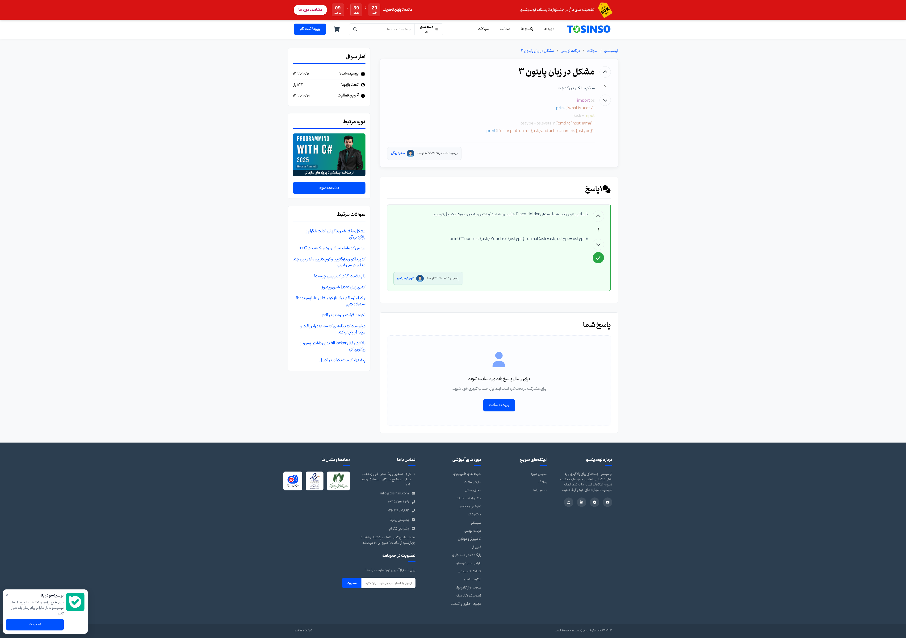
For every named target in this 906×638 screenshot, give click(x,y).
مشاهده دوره (329, 188)
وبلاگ (542, 482)
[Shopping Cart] (337, 29)
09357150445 (398, 502)
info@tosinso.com (394, 493)
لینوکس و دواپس (470, 506)
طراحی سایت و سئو (468, 563)
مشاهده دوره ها (310, 9)
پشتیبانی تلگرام (399, 528)
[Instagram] (568, 502)
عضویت (352, 583)
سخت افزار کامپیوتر (468, 587)
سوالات (483, 29)
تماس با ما (540, 490)
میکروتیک (474, 514)
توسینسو (611, 51)
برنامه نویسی (570, 51)
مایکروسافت (472, 482)
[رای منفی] (605, 100)
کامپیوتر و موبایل (469, 538)
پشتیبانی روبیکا (399, 520)
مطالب (505, 29)
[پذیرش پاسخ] (598, 257)
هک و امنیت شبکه (469, 498)
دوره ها (549, 29)
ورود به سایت (499, 405)
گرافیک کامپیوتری (469, 571)
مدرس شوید (538, 474)
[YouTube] (607, 502)
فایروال (476, 547)
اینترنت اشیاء (472, 579)
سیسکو (476, 522)
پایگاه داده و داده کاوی (466, 555)
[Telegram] (594, 502)
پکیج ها (527, 29)
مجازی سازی (473, 490)
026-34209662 (398, 511)
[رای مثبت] (605, 72)
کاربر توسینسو (405, 278)
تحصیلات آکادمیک (468, 595)
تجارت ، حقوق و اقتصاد (466, 603)
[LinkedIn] (581, 502)
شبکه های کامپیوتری (467, 474)
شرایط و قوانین (303, 630)
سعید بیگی (398, 153)
